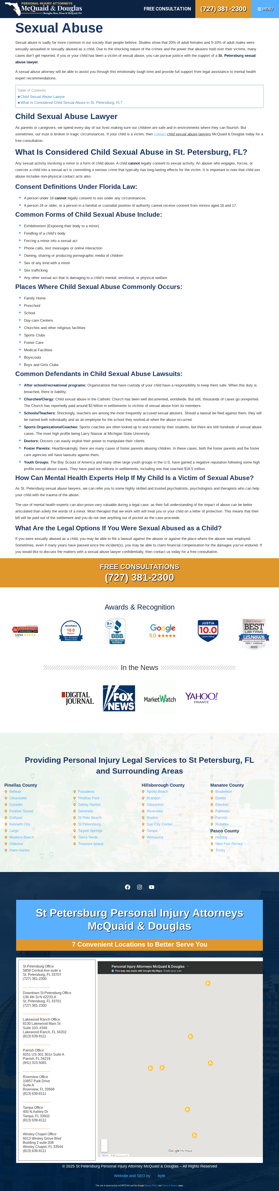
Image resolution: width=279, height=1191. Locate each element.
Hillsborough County (163, 785)
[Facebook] (127, 887)
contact (160, 134)
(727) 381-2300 (223, 9)
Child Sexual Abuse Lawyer (42, 97)
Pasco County (224, 830)
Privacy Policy (151, 1185)
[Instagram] (139, 887)
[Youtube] (151, 887)
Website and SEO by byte (139, 1176)
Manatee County (227, 785)
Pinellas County (20, 785)
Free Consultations (139, 567)
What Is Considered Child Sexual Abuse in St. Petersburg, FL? (71, 103)
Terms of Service (170, 1185)
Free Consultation (167, 9)
